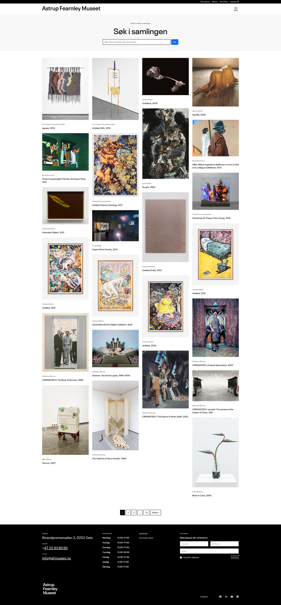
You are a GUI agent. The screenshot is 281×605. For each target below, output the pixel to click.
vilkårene (195, 557)
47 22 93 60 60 (56, 548)
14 (146, 512)
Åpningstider (205, 2)
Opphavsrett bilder (146, 538)
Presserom (204, 596)
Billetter (215, 2)
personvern (143, 533)
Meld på (235, 557)
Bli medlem (224, 2)
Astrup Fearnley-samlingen (141, 23)
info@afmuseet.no (56, 558)
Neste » (155, 512)
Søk (175, 42)
